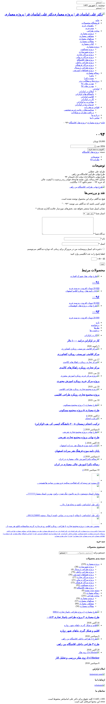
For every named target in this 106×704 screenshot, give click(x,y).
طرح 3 (34, 533)
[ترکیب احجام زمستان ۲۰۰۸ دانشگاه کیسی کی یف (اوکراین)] (92, 418)
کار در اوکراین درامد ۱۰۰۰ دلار (83, 340)
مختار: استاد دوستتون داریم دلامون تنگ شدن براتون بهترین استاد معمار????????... (62, 494)
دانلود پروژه (94, 531)
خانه (97, 20)
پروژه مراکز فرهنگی (84, 65)
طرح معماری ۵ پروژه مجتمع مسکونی (79, 410)
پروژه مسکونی (87, 49)
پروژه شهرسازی (86, 52)
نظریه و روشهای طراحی (34, 531)
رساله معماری (92, 73)
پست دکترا (89, 78)
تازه (97, 322)
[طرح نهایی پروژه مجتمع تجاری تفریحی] (80, 432)
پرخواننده (95, 325)
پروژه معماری (93, 46)
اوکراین (96, 89)
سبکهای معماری (86, 39)
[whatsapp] (99, 685)
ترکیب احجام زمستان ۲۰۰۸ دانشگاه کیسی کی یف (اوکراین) (67, 423)
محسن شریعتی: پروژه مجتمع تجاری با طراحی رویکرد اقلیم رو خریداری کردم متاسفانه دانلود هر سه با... (52, 526)
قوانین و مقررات (91, 107)
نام (103, 238)
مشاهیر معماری (86, 36)
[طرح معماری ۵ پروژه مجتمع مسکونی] (81, 405)
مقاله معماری (17, 533)
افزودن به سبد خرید (96, 149)
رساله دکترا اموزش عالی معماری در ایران (76, 464)
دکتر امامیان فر (62, 531)
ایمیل (102, 244)
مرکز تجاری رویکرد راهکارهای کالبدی (79, 367)
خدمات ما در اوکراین (84, 104)
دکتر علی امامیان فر (74, 531)
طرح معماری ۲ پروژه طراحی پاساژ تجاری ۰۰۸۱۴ (73, 617)
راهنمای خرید (88, 25)
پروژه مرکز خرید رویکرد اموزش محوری (78, 381)
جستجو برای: (99, 552)
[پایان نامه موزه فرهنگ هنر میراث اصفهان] (79, 445)
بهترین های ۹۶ (87, 83)
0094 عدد (100, 146)
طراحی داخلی (11, 531)
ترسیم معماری (87, 33)
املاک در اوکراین (86, 91)
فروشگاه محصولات (90, 23)
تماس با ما (94, 118)
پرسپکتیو (102, 533)
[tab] (50, 157)
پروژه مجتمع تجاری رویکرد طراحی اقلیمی (76, 394)
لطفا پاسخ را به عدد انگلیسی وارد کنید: (87, 254)
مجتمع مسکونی (83, 533)
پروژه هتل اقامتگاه (85, 60)
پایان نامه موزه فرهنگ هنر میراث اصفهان (77, 450)
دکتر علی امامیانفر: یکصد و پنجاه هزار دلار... (79, 504)
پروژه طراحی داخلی (84, 62)
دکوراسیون (64, 533)
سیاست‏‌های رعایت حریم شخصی (79, 110)
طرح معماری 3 (7, 533)
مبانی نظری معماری (61, 536)
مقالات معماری (87, 41)
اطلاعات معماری (99, 536)
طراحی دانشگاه (27, 533)
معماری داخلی (72, 533)
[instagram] (97, 674)
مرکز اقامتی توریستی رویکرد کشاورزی (78, 354)
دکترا (91, 75)
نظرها (96, 328)
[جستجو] (104, 3)
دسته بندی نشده (92, 590)
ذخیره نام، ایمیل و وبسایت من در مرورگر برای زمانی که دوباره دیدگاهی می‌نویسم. (64, 249)
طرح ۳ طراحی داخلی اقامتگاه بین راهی (78, 644)
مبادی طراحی (93, 31)
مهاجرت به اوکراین (85, 102)
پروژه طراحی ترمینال (84, 68)
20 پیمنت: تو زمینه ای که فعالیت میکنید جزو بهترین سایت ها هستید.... (68, 483)
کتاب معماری (88, 44)
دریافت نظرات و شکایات (82, 112)
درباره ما (95, 115)
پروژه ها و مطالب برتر (89, 81)
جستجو (62, 553)
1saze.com (101, 531)
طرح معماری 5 (77, 536)
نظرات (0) (94, 159)
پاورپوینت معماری (93, 533)
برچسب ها (94, 330)
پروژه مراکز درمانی (85, 57)
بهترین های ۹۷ (87, 86)
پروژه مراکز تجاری (85, 54)
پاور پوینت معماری (88, 536)
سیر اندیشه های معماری (50, 531)
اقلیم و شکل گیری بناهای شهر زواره (79, 630)
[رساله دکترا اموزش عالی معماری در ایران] (79, 459)
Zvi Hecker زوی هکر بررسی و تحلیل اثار (77, 657)
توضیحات (95, 157)
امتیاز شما (99, 213)
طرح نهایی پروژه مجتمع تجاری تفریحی (78, 437)
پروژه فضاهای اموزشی (83, 70)
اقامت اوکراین (87, 97)
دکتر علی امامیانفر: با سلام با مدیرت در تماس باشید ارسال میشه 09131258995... (62, 515)
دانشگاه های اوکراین (84, 94)
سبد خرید (89, 28)
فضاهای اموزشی (42, 533)
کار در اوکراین (87, 99)
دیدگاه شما (99, 234)
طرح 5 (70, 536)
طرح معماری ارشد (54, 533)
